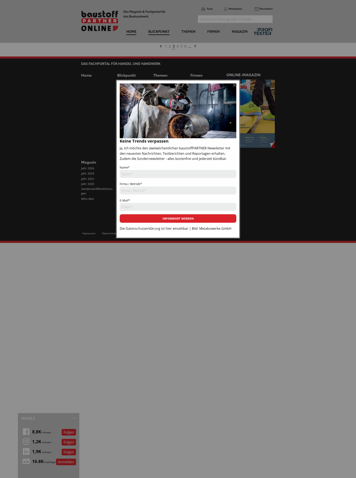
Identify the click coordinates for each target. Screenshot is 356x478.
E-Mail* (125, 200)
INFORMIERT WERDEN (178, 218)
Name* (125, 167)
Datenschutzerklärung (143, 228)
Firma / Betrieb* (131, 184)
